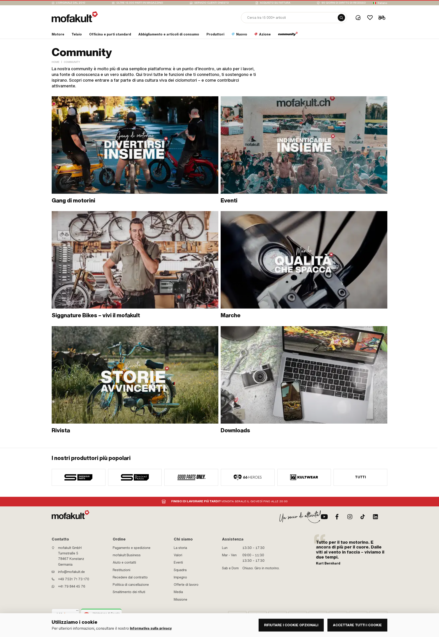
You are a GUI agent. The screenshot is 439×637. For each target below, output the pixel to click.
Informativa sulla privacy (151, 628)
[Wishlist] (369, 17)
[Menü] (77, 611)
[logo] (75, 16)
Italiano (382, 3)
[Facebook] (337, 516)
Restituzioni (121, 570)
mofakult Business (127, 555)
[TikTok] (362, 516)
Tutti (360, 477)
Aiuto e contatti (124, 562)
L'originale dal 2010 (70, 2)
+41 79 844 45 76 (71, 586)
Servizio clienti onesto (211, 2)
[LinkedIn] (375, 516)
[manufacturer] (78, 477)
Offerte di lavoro (186, 584)
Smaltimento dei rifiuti (129, 592)
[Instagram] (349, 516)
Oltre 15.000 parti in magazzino (139, 2)
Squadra (180, 570)
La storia (180, 548)
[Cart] (381, 17)
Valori (178, 555)
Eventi (178, 562)
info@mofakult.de (71, 572)
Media (178, 592)
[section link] (288, 35)
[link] (135, 150)
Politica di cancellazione (131, 584)
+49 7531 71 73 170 (73, 579)
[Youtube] (324, 516)
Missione (180, 599)
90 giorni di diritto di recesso (343, 2)
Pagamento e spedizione (131, 548)
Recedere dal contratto (130, 577)
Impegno (180, 577)
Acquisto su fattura (275, 2)
